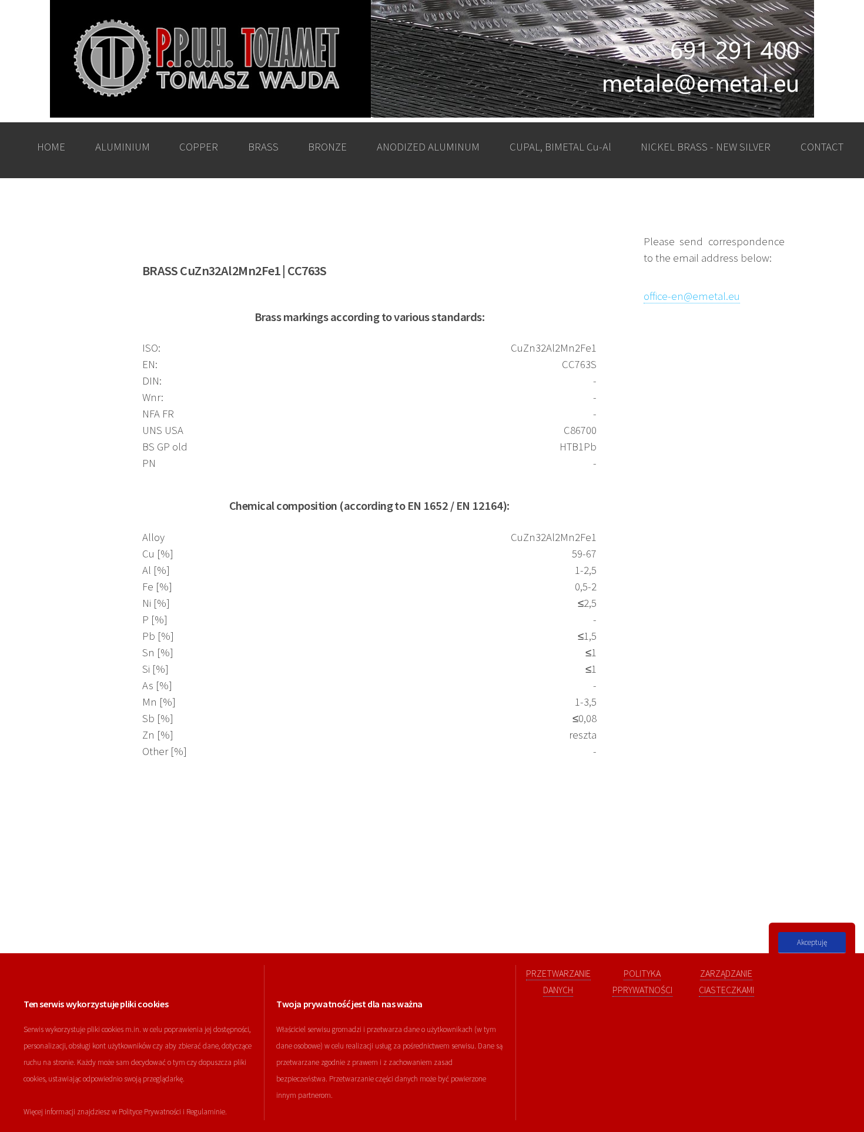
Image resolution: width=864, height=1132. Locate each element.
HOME (51, 146)
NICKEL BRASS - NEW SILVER (706, 146)
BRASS (263, 146)
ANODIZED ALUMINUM (428, 146)
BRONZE (327, 146)
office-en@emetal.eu (692, 296)
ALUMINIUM (122, 146)
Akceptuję (812, 942)
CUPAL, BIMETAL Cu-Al (560, 146)
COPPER (198, 146)
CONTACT (822, 146)
